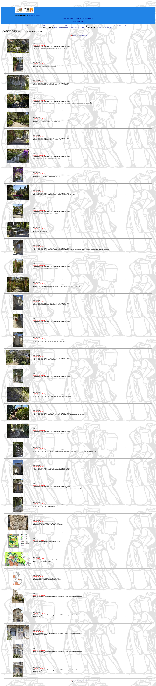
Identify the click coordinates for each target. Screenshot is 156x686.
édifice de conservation (57, 26)
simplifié (61, 27)
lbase (103, 26)
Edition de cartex (108, 27)
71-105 (79, 35)
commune (39, 26)
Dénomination (69, 26)
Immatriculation (31, 26)
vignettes (66, 27)
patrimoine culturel (34, 15)
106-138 (84, 35)
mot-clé (124, 26)
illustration (90, 26)
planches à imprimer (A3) (77, 27)
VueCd (119, 26)
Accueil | (66, 18)
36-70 (74, 35)
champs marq (97, 26)
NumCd (114, 26)
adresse (83, 26)
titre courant (77, 26)
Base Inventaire (78, 21)
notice (56, 27)
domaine (129, 26)
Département (46, 26)
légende (108, 26)
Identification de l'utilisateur (80, 18)
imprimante (100, 27)
